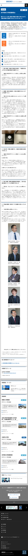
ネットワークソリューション (16, 478)
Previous (1, 507)
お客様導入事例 (5, 517)
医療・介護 (23, 10)
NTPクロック (23, 27)
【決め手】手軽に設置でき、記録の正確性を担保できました (15, 59)
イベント (4, 528)
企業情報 (4, 524)
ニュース (4, 526)
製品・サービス (5, 513)
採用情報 (4, 530)
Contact (24, 552)
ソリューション (5, 515)
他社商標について (6, 547)
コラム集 (4, 532)
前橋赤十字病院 (6, 399)
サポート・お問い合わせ (7, 519)
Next (26, 507)
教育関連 (23, 437)
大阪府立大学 (5, 437)
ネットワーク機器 (10, 414)
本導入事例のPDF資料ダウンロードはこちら (11, 363)
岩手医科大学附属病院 (7, 454)
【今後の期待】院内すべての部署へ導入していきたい (13, 64)
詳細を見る (5, 410)
